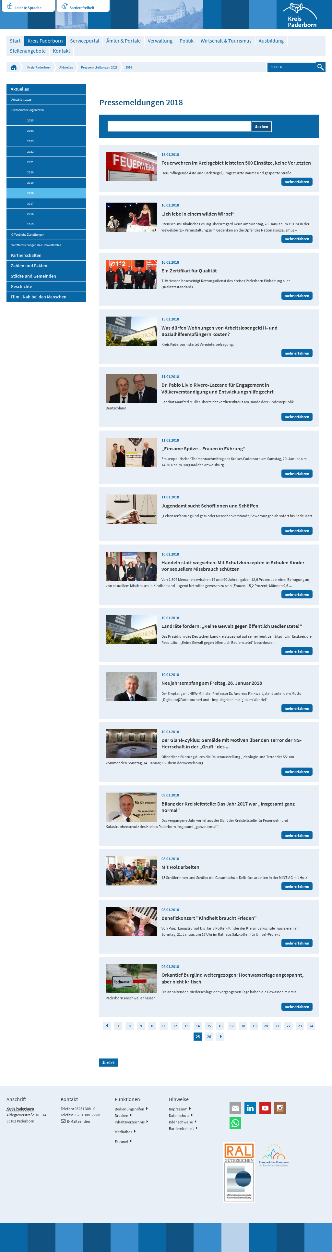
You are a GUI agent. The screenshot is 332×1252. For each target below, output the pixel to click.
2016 (30, 214)
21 (277, 1025)
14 (198, 1025)
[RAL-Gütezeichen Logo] (239, 1172)
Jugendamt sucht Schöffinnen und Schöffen (209, 505)
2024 (30, 130)
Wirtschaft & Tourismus (226, 41)
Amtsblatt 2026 (21, 99)
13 (186, 1025)
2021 (30, 162)
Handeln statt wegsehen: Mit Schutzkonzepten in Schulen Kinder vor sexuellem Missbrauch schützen (232, 565)
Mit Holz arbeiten (180, 867)
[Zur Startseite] (304, 14)
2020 (30, 172)
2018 (128, 67)
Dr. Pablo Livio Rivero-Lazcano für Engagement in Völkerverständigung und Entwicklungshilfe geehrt (217, 388)
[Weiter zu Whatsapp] (274, 1123)
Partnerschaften (26, 255)
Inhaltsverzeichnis (130, 1122)
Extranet (121, 1141)
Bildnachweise (181, 1122)
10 (152, 1025)
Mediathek (123, 1131)
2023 (30, 141)
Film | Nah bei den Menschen (38, 297)
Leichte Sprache (28, 7)
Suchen (261, 126)
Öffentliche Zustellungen (27, 234)
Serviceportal (84, 41)
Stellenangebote (28, 51)
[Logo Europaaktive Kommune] (274, 1155)
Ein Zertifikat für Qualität (189, 270)
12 (175, 1025)
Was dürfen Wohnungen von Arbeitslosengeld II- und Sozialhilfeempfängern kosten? (219, 330)
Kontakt (61, 51)
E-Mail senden (78, 1121)
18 (243, 1025)
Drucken (121, 1115)
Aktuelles (66, 67)
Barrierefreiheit (81, 7)
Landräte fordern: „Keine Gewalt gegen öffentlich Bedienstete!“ (231, 626)
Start (15, 41)
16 (220, 1025)
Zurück (108, 1062)
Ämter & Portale (123, 41)
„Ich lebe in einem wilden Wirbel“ (198, 213)
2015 (30, 224)
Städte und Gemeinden (33, 276)
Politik (187, 41)
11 (164, 1025)
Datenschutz (179, 1115)
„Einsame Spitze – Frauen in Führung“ (203, 448)
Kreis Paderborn (45, 41)
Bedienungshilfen (129, 1109)
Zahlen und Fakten (29, 266)
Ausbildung (271, 41)
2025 (30, 120)
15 (209, 1025)
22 (288, 1025)
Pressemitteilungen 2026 (99, 67)
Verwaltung (160, 41)
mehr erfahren (297, 181)
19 (254, 1025)
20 (266, 1025)
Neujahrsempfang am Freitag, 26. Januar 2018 (211, 683)
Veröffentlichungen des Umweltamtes (36, 245)
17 (232, 1025)
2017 (30, 203)
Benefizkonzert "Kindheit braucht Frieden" (209, 918)
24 (311, 1025)
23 (300, 1025)
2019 (30, 182)
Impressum (178, 1109)
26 (209, 1036)
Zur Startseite (13, 67)
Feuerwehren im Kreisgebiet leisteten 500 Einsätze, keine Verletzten (236, 162)
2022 (30, 151)
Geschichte (21, 286)
